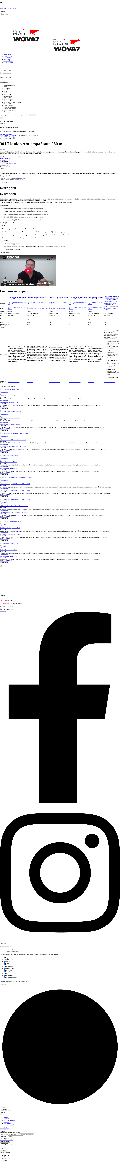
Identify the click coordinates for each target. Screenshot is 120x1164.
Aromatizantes (8, 90)
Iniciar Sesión (4, 1128)
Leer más (30, 382)
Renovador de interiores (10, 110)
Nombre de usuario (6, 1145)
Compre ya (3, 160)
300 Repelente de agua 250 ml (59, 297)
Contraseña (3, 1136)
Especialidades (8, 96)
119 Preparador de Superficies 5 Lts (10, 418)
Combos (6, 93)
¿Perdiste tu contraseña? (6, 1140)
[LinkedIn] (2, 171)
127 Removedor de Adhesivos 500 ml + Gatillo (13, 440)
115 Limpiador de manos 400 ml (9, 396)
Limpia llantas (7, 97)
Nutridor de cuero (8, 105)
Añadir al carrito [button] (14, 382)
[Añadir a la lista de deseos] (0, 391)
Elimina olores (8, 94)
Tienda (6, 135)
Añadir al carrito (6, 158)
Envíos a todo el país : (7, 178)
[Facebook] (0, 171)
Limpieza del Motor (9, 104)
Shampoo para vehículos (10, 112)
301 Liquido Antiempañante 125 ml (10, 528)
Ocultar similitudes (10, 950)
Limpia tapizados (8, 99)
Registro (3, 1150)
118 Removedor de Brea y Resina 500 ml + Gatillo (14, 506)
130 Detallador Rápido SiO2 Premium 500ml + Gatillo (112, 298)
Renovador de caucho (10, 108)
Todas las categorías (9, 85)
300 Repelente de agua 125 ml (8, 550)
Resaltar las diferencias (11, 951)
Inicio (5, 86)
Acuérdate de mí (6, 1138)
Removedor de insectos (10, 107)
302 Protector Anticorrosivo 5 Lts (38, 297)
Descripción (7, 182)
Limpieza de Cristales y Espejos (12, 102)
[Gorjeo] (1, 171)
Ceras (5, 91)
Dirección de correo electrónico (9, 1134)
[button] (60, 428)
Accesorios (7, 88)
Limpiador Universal (9, 101)
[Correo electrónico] (3, 171)
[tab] (62, 182)
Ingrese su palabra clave (22, 115)
